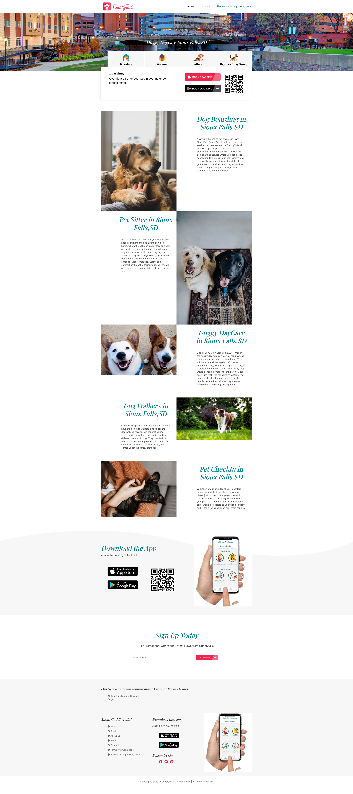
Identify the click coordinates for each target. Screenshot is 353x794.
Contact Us (116, 745)
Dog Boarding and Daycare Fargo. (123, 698)
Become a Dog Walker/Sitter (236, 6)
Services (205, 6)
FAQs (113, 726)
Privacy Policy (183, 781)
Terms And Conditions (122, 749)
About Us (115, 735)
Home (191, 6)
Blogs (113, 740)
